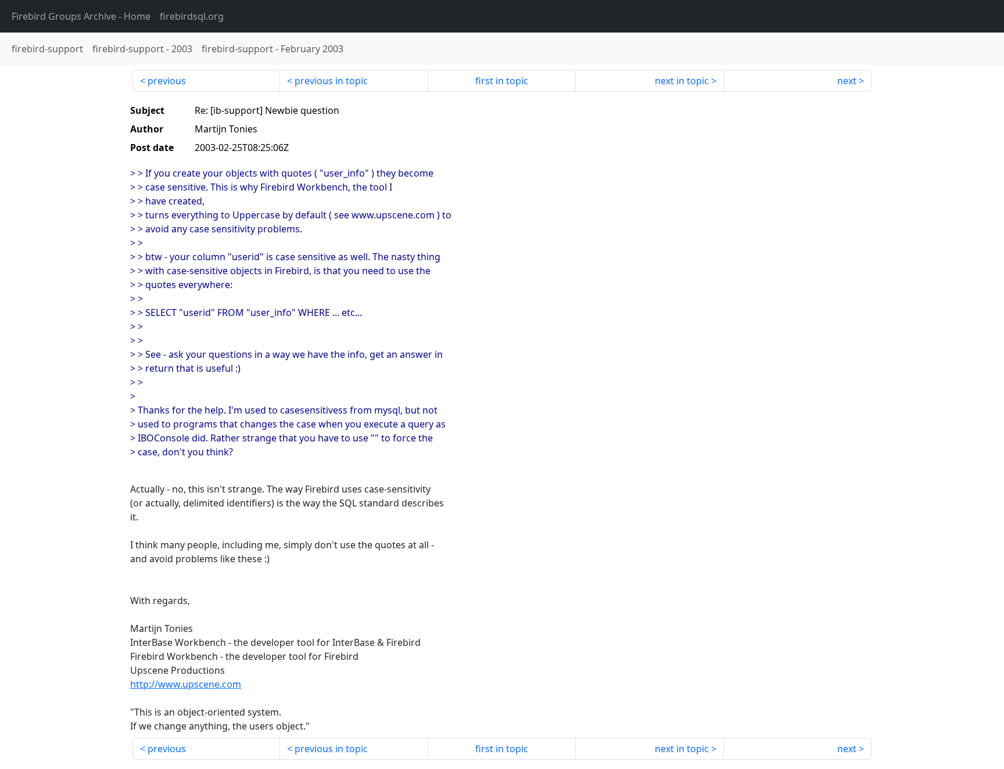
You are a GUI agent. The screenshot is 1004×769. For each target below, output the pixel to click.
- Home (81, 16)
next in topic (682, 80)
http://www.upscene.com (185, 684)
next (846, 80)
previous (167, 80)
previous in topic (331, 80)
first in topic (501, 80)
